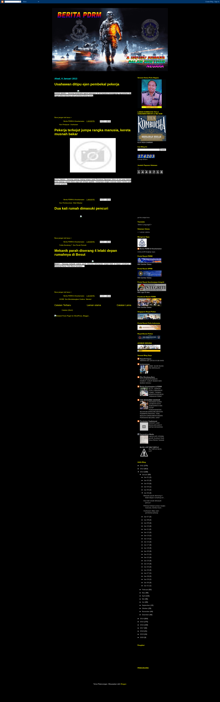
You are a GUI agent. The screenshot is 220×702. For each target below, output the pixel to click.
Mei (143, 599)
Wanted (88, 299)
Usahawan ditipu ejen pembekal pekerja (86, 84)
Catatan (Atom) (67, 310)
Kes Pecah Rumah (79, 245)
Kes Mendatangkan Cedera (75, 299)
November (146, 611)
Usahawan (74, 124)
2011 (142, 466)
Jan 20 (146, 551)
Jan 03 (146, 483)
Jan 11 (146, 529)
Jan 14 (146, 539)
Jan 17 (146, 545)
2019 (142, 634)
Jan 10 (146, 526)
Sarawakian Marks (147, 434)
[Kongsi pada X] (105, 121)
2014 (142, 618)
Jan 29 (146, 579)
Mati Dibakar (77, 203)
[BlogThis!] (103, 121)
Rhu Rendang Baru (147, 377)
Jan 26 (146, 570)
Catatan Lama (124, 305)
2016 (142, 625)
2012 (142, 469)
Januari (145, 474)
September (146, 605)
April (144, 596)
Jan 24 (146, 564)
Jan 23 (146, 561)
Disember (145, 615)
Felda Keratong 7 (65, 245)
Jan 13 (146, 535)
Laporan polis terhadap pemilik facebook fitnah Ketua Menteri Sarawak (156, 438)
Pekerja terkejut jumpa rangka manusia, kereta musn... (154, 507)
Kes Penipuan (64, 124)
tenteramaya (145, 364)
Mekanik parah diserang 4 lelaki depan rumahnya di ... (154, 497)
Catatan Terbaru (62, 305)
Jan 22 (146, 557)
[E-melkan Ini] (101, 121)
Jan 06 (146, 493)
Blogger (123, 684)
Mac (144, 593)
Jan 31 (146, 586)
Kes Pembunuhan (65, 203)
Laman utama (94, 305)
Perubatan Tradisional (148, 421)
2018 (142, 631)
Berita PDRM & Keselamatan (151, 249)
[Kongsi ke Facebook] (107, 121)
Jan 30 (146, 582)
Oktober (145, 608)
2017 (142, 628)
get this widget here (144, 217)
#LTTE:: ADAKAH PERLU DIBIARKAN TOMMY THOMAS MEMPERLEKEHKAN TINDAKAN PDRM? (156, 392)
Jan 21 (146, 554)
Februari (145, 589)
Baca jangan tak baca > (63, 117)
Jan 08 (146, 520)
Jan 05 (146, 490)
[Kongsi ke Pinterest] (110, 121)
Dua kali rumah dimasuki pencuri (81, 208)
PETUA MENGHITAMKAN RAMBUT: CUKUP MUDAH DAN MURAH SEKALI (151, 381)
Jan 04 (146, 487)
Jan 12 (146, 532)
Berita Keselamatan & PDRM (151, 386)
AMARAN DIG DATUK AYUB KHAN (152, 361)
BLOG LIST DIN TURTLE (149, 447)
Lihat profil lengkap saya (146, 252)
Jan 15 (146, 542)
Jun (143, 602)
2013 (142, 472)
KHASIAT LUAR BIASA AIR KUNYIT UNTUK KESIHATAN (156, 425)
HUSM (61, 299)
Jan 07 (146, 517)
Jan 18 (146, 548)
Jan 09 (146, 523)
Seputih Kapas (145, 359)
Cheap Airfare (142, 159)
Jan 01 (146, 477)
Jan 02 (146, 480)
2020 (142, 637)
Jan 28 (146, 576)
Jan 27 (146, 573)
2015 (142, 622)
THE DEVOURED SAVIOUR (150, 400)
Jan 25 (146, 567)
